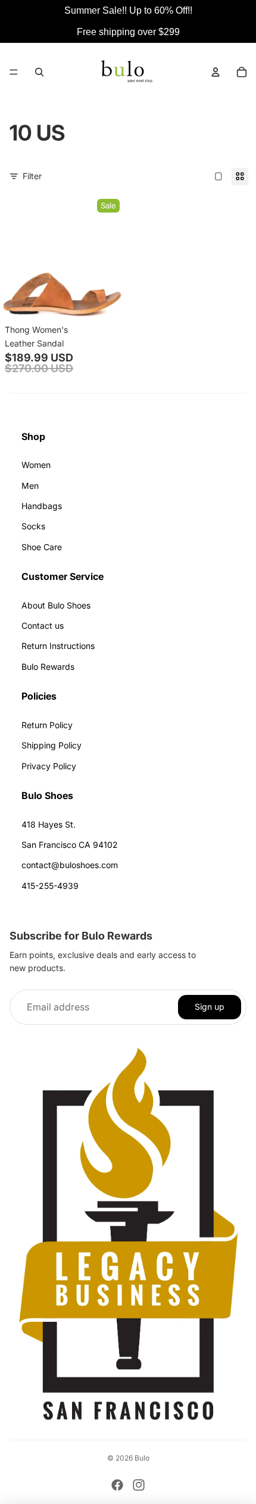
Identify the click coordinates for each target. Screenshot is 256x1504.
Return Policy (47, 725)
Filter (32, 176)
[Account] (215, 72)
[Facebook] (117, 1485)
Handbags (41, 506)
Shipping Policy (51, 745)
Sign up (209, 1006)
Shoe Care (41, 547)
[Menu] (13, 72)
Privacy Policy (48, 766)
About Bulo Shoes (55, 605)
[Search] (39, 72)
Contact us (42, 625)
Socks (33, 526)
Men (30, 485)
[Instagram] (139, 1485)
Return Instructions (58, 646)
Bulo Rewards (47, 666)
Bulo (142, 1457)
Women (36, 465)
